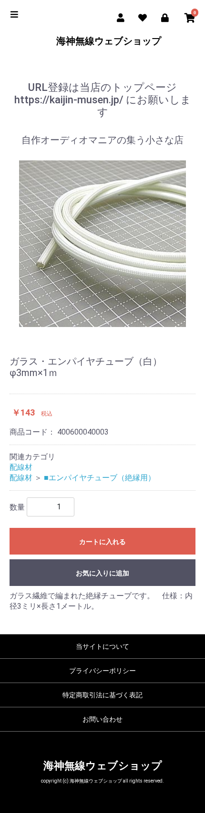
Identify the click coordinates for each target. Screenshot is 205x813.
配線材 (21, 467)
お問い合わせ (102, 719)
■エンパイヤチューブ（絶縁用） (99, 477)
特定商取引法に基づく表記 (102, 695)
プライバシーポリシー (102, 670)
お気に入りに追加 (102, 573)
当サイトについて (102, 646)
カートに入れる (102, 541)
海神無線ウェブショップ (102, 41)
